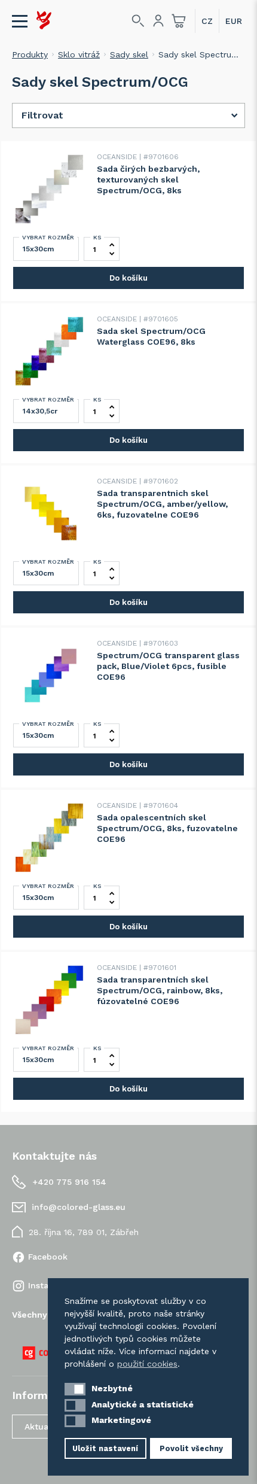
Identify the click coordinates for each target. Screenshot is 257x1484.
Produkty (30, 54)
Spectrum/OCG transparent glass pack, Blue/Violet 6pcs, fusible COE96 (168, 666)
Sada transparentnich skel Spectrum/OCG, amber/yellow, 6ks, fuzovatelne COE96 (162, 503)
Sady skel (129, 54)
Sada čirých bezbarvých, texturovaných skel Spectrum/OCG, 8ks (148, 179)
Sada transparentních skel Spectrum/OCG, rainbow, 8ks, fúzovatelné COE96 (159, 990)
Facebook (48, 1256)
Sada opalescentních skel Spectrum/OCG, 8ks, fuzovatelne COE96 (167, 828)
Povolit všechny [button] (191, 1448)
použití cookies (147, 1364)
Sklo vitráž (79, 54)
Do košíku (128, 277)
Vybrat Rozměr (48, 237)
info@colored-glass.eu (79, 1207)
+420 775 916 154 (69, 1182)
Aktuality (43, 1426)
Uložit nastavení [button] (105, 1448)
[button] (75, 1389)
